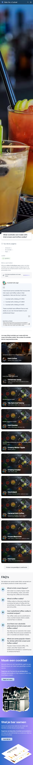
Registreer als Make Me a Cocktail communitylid (15, 731)
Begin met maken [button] (7, 679)
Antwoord (5, 248)
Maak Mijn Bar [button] (6, 739)
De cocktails (6, 250)
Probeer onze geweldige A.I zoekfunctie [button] (16, 567)
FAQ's (4, 251)
